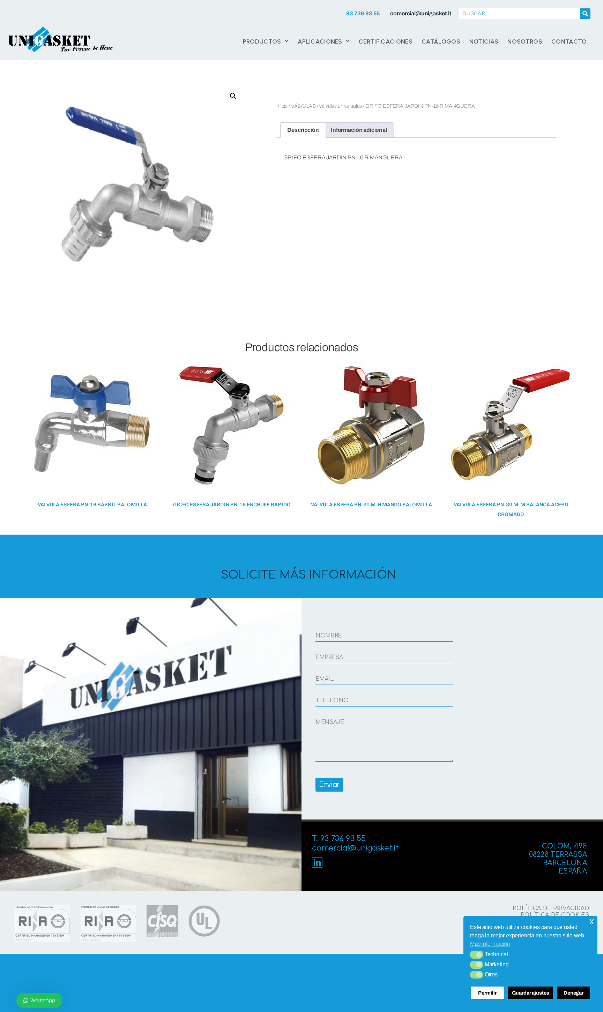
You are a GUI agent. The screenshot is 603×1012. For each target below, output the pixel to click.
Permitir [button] (487, 993)
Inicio (282, 106)
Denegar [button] (573, 993)
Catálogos (441, 41)
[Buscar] (585, 13)
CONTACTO (569, 41)
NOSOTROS (524, 41)
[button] (476, 954)
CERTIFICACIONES (385, 41)
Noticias (484, 41)
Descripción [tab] (303, 130)
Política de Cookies (555, 915)
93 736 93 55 (363, 13)
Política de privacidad (551, 908)
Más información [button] (490, 944)
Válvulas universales (340, 106)
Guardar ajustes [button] (530, 993)
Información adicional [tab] (359, 130)
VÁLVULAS (303, 106)
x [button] (591, 921)
